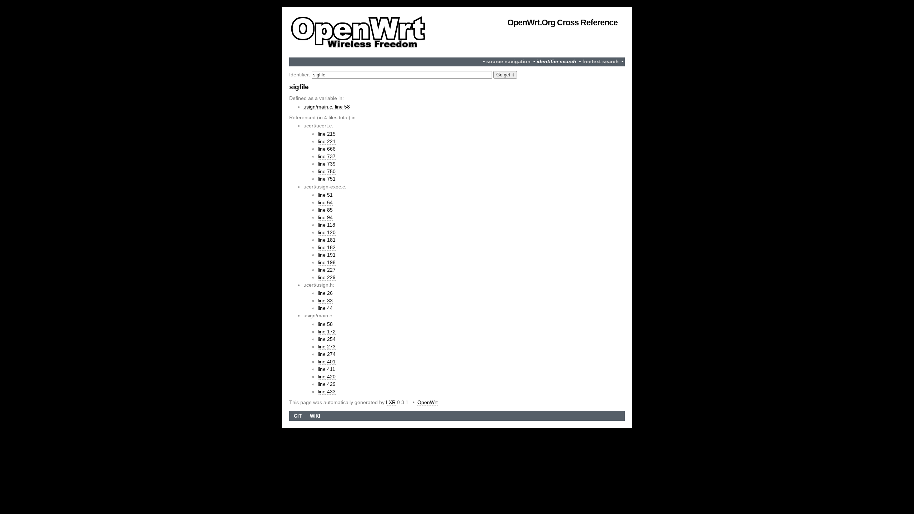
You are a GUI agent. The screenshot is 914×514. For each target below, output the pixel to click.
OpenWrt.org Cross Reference (562, 22)
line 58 (325, 324)
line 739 (327, 164)
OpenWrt (427, 402)
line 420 (327, 376)
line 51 (325, 195)
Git (298, 416)
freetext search (600, 61)
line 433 (327, 391)
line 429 (327, 384)
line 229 (327, 277)
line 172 (327, 331)
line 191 (327, 255)
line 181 (327, 240)
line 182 (327, 247)
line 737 (327, 156)
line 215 (327, 134)
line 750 (327, 171)
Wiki (315, 416)
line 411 (326, 369)
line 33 (325, 300)
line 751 (327, 179)
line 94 (325, 217)
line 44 (325, 308)
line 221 (327, 141)
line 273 (327, 346)
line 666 (327, 149)
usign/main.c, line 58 (326, 107)
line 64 (325, 202)
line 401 (327, 361)
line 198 (327, 262)
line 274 (327, 354)
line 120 (327, 232)
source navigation (508, 61)
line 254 (327, 339)
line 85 (325, 210)
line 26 (325, 293)
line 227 (327, 270)
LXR (391, 402)
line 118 (326, 225)
